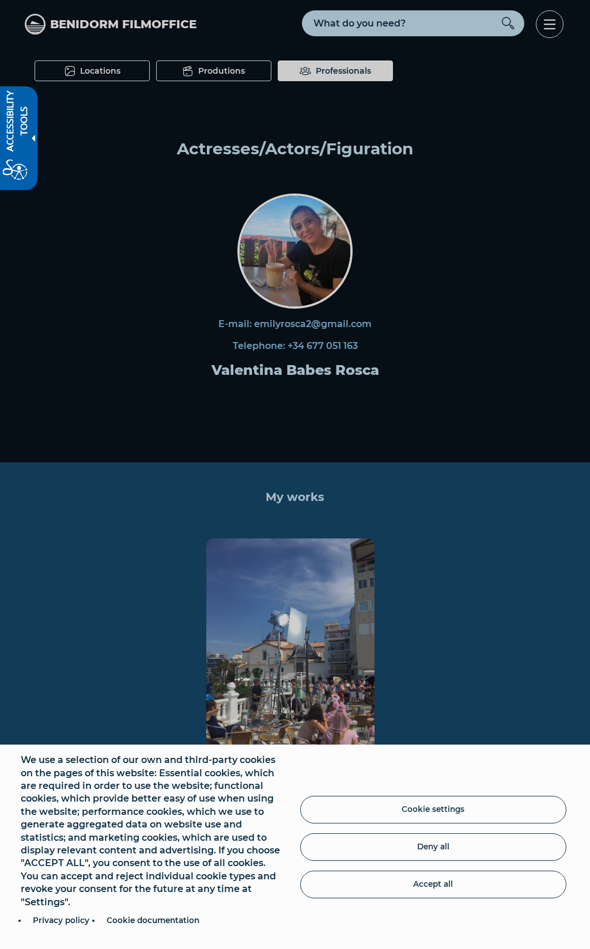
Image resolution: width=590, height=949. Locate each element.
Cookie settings (433, 809)
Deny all (433, 846)
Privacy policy (61, 920)
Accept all (433, 884)
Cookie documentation (153, 920)
